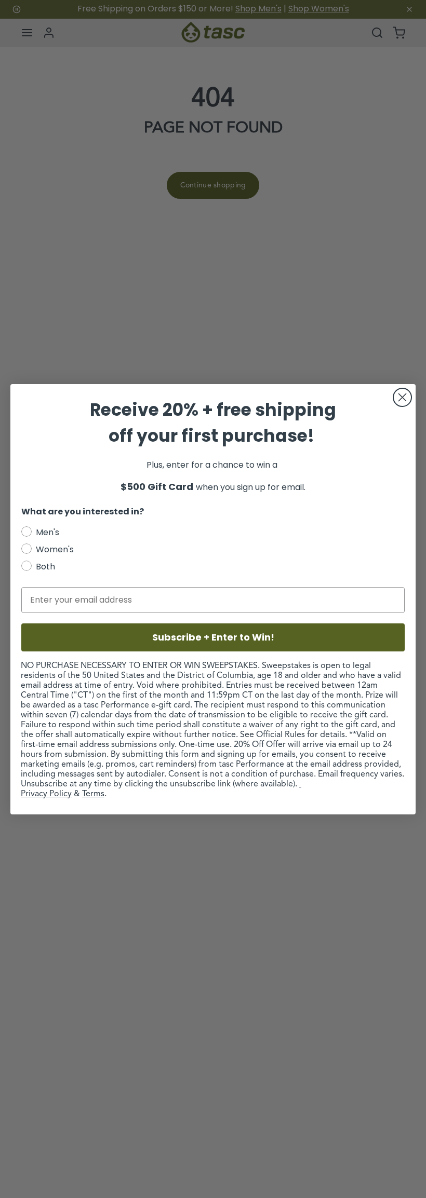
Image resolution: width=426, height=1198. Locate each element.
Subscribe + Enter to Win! (213, 637)
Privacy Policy (46, 794)
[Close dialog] (402, 397)
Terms (93, 794)
